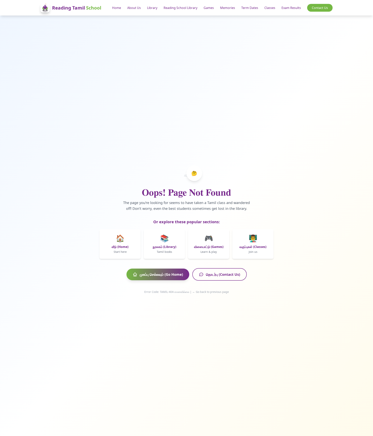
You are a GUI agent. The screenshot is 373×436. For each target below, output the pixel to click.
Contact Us (320, 8)
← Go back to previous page (210, 292)
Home (116, 8)
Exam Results (291, 8)
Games (209, 8)
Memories (227, 8)
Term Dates (249, 8)
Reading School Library (180, 8)
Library (152, 8)
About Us (134, 8)
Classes (269, 8)
